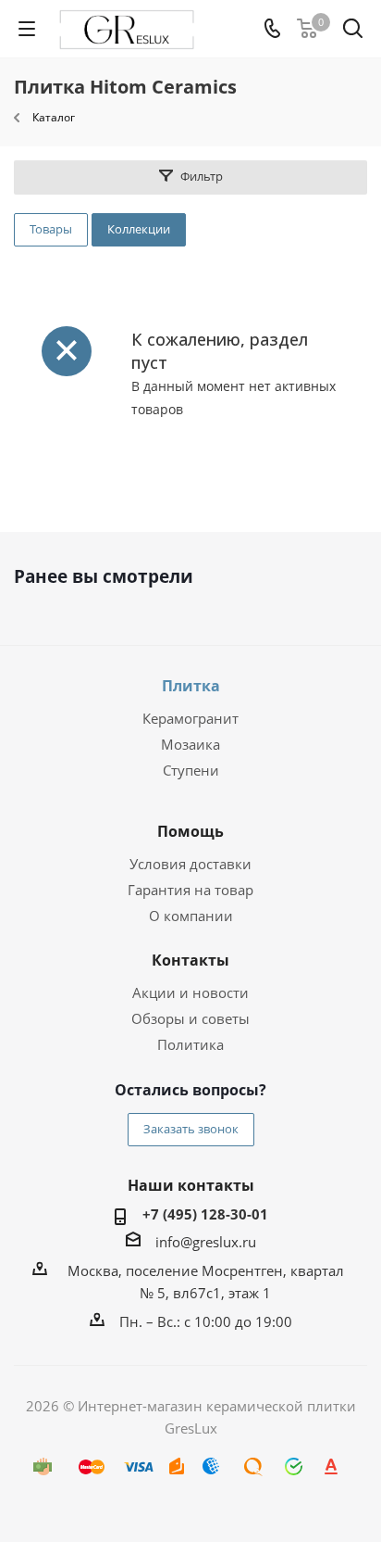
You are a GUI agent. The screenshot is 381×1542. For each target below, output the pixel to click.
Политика (190, 1044)
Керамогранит (190, 718)
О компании (191, 915)
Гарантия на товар (190, 889)
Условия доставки (190, 863)
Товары (51, 229)
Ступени (191, 770)
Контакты (190, 960)
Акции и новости (190, 992)
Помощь (190, 831)
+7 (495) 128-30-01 (205, 1214)
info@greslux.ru (205, 1241)
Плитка (191, 686)
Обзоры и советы (190, 1018)
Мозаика (190, 744)
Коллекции (138, 229)
